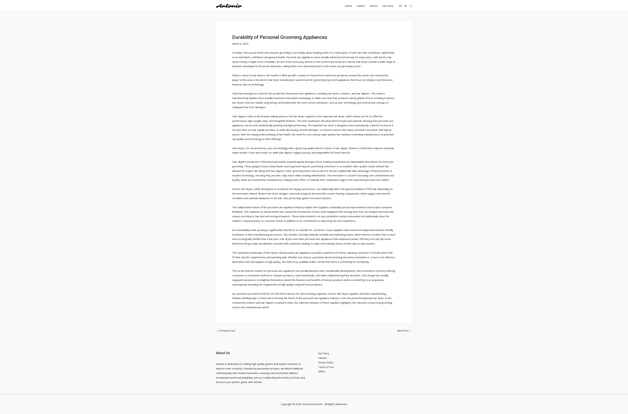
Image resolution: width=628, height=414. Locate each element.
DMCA (321, 371)
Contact (322, 357)
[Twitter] (405, 6)
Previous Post (225, 330)
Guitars (361, 5)
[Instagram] (411, 6)
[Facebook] (400, 6)
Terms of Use (326, 367)
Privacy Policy (325, 362)
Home (348, 5)
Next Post (404, 330)
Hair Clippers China (242, 116)
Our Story (387, 5)
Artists (373, 5)
